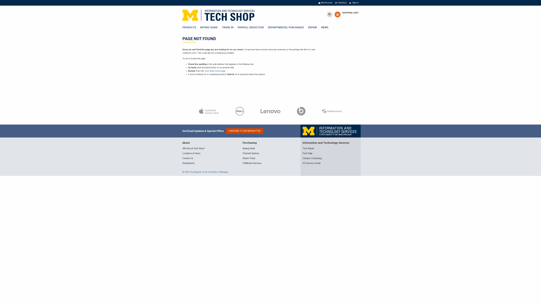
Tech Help (307, 153)
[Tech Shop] (218, 15)
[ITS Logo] (330, 131)
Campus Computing (312, 158)
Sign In (355, 3)
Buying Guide (249, 148)
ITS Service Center (312, 163)
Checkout (342, 3)
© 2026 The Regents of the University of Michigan (205, 172)
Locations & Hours (191, 153)
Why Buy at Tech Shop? (193, 148)
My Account (326, 3)
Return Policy (249, 158)
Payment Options (251, 153)
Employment (188, 163)
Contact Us (187, 158)
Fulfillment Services (252, 163)
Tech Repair (308, 148)
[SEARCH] (329, 14)
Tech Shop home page (215, 71)
